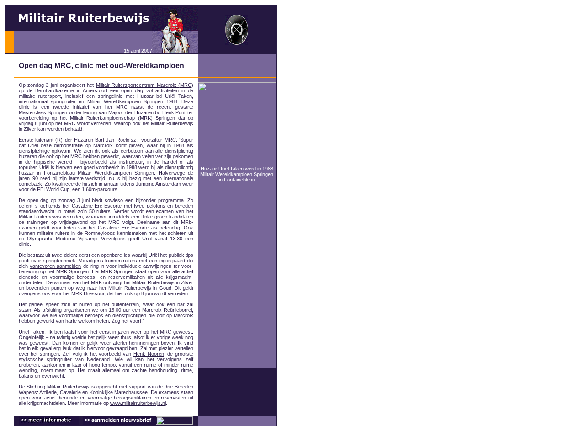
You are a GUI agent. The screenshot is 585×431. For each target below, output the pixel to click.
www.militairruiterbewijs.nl (138, 403)
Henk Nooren (148, 354)
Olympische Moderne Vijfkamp (62, 238)
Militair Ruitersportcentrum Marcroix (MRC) (144, 85)
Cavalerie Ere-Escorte (97, 205)
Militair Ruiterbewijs (40, 216)
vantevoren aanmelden (55, 266)
